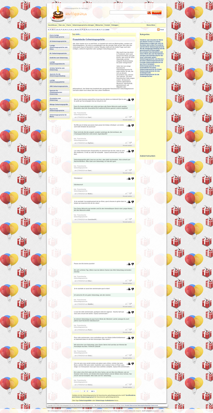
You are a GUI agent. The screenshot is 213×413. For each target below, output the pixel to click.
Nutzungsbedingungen (144, 405)
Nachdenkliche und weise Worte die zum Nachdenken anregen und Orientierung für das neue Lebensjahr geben (152, 54)
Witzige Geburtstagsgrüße (59, 104)
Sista (89, 355)
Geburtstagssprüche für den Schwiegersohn (150, 72)
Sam (89, 117)
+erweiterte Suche (156, 14)
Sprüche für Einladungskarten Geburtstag (56, 92)
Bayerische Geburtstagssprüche (57, 109)
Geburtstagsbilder (85, 400)
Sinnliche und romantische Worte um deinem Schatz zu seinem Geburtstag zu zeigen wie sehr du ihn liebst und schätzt (151, 42)
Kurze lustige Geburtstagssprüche (57, 36)
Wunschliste (151, 25)
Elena (90, 385)
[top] (129, 99)
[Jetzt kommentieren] (128, 116)
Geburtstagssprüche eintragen (83, 25)
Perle (90, 330)
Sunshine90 (92, 219)
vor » (93, 391)
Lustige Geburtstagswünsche (57, 63)
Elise (89, 281)
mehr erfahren (147, 411)
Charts (68, 25)
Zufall (107, 30)
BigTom (90, 143)
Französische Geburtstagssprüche (80, 113)
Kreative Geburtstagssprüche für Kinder (151, 68)
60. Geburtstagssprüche (58, 53)
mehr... (78, 34)
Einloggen (114, 25)
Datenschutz (133, 405)
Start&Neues (52, 25)
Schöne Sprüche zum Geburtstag (57, 69)
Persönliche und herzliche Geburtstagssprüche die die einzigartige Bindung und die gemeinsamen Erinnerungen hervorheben (152, 48)
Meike (90, 194)
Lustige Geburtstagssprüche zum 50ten (59, 47)
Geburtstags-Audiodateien (105, 400)
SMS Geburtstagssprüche (59, 86)
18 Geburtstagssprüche (58, 41)
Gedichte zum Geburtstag (59, 58)
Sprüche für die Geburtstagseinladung (57, 75)
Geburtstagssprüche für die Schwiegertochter (149, 75)
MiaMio (90, 304)
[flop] (132, 99)
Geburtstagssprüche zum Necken (152, 59)
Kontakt (107, 25)
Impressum (154, 405)
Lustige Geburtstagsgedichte (57, 81)
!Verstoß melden (127, 119)
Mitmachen (99, 25)
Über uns (62, 25)
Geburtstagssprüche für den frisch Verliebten (151, 63)
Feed (162, 30)
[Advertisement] (94, 68)
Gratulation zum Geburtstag (55, 99)
